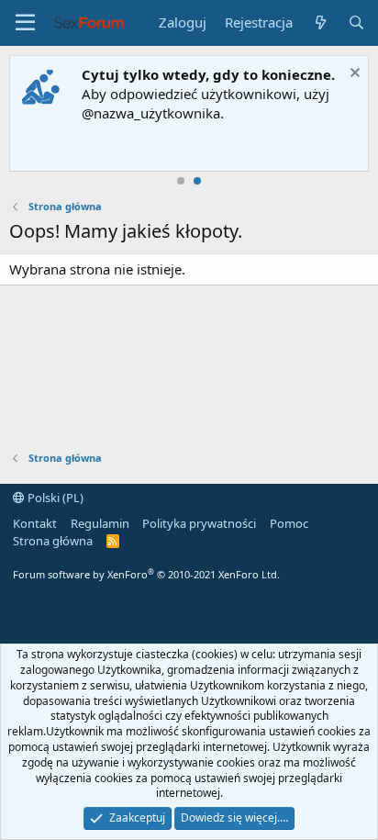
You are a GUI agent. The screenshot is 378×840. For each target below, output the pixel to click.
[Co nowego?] (320, 22)
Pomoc (289, 523)
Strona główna (53, 540)
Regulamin (100, 523)
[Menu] (25, 23)
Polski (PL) (54, 497)
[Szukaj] (356, 22)
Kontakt (35, 523)
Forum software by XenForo (146, 574)
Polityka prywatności (199, 523)
